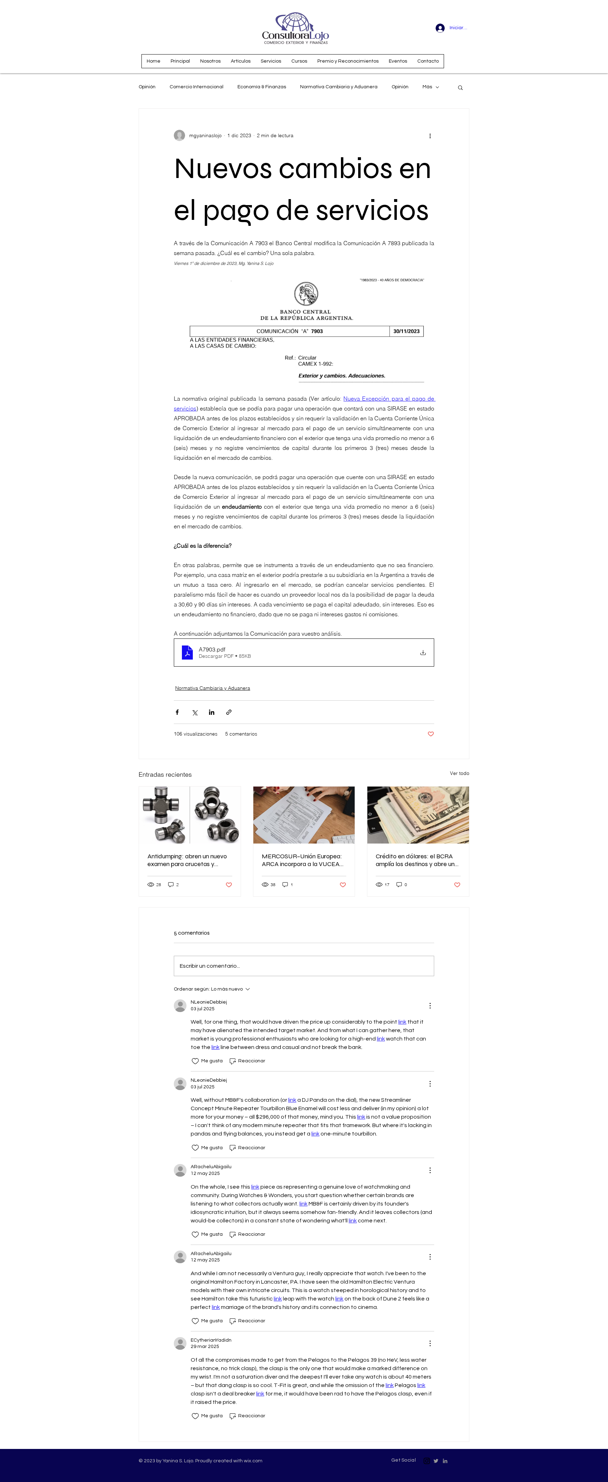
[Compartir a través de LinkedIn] (211, 712)
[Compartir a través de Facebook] (177, 712)
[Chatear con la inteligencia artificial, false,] (14, 1468)
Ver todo (459, 773)
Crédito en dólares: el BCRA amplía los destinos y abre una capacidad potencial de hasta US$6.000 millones (417, 860)
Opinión (147, 86)
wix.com (253, 1460)
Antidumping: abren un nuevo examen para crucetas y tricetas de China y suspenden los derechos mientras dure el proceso (188, 860)
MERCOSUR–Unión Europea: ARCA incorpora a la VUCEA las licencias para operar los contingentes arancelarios (302, 860)
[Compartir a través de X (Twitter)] (194, 712)
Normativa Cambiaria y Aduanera (339, 86)
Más (427, 86)
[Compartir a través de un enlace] (229, 712)
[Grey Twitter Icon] (436, 1461)
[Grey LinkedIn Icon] (445, 1461)
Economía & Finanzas (262, 86)
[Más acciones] (430, 135)
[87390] (427, 1461)
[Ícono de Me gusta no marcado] (195, 1061)
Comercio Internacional (196, 86)
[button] (460, 87)
